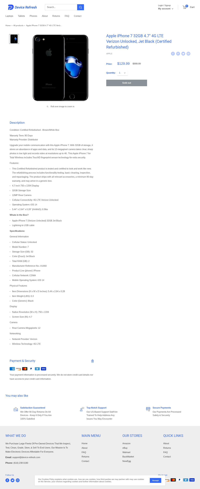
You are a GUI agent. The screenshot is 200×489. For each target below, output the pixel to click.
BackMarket (128, 457)
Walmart (126, 452)
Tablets (21, 16)
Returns (56, 16)
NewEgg (126, 461)
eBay (124, 448)
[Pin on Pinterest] (178, 53)
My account (164, 8)
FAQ (67, 16)
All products (18, 25)
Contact (77, 16)
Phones (33, 16)
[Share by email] (188, 53)
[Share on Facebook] (173, 53)
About (45, 16)
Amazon (126, 443)
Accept (155, 480)
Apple (109, 54)
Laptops (9, 16)
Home (8, 25)
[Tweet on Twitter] (183, 53)
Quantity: (111, 73)
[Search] (80, 7)
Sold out (126, 83)
